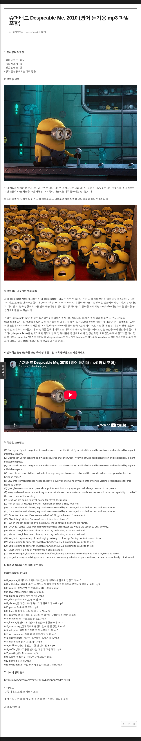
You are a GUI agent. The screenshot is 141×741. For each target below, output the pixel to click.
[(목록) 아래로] (128, 723)
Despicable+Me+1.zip (15, 572)
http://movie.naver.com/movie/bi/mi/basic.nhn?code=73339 (37, 680)
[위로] (123, 723)
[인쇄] (134, 723)
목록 (3, 370)
